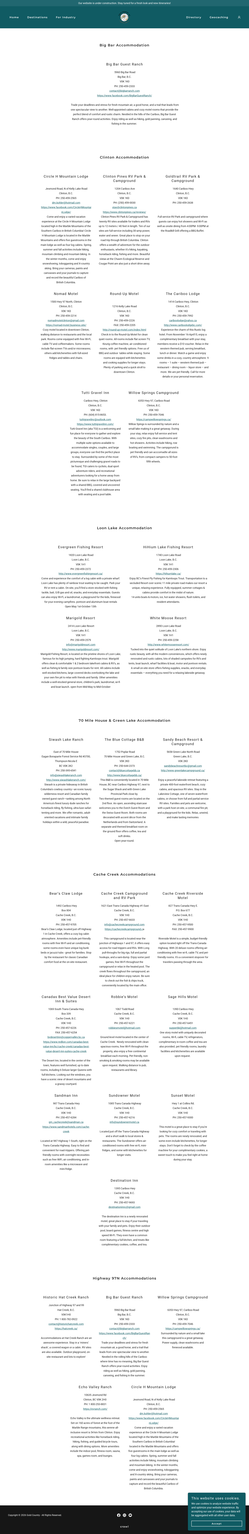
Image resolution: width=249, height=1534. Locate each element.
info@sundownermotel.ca (124, 1122)
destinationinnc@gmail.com (124, 1207)
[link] (124, 16)
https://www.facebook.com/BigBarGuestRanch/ (124, 95)
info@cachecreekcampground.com (124, 924)
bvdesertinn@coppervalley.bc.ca (66, 1037)
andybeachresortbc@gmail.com (183, 765)
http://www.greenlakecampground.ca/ (183, 770)
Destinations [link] (37, 17)
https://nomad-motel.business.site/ (66, 325)
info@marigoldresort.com (80, 644)
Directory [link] (193, 17)
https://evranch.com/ (95, 1408)
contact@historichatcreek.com (66, 1323)
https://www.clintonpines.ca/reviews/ (124, 212)
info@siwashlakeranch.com (66, 775)
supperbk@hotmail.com (183, 1027)
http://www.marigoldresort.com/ (80, 649)
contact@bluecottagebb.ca (124, 770)
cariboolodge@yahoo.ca (183, 320)
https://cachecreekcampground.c (124, 929)
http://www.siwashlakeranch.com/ (66, 779)
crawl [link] (124, 1526)
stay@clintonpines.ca (124, 207)
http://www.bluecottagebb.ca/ (124, 775)
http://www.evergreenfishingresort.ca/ (81, 573)
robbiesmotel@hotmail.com (124, 1027)
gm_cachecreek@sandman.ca (66, 1122)
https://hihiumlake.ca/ (168, 573)
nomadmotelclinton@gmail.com (66, 320)
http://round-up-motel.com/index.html (124, 329)
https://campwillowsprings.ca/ (153, 419)
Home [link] (14, 17)
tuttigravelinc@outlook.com (95, 419)
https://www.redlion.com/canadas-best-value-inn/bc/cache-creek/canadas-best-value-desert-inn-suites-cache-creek (66, 1046)
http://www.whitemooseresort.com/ (168, 644)
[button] (239, 17)
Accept (217, 1523)
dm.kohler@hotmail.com (66, 202)
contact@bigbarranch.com (124, 90)
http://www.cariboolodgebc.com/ (183, 325)
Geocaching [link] (219, 17)
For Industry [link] (66, 17)
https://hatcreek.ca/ (66, 1328)
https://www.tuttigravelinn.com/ (95, 424)
